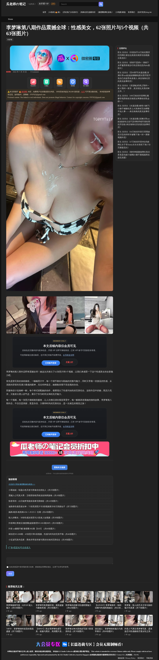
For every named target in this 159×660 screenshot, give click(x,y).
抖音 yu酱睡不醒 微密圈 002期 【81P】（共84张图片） (32, 529)
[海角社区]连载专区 (88, 12)
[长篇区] (46, 82)
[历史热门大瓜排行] (70, 12)
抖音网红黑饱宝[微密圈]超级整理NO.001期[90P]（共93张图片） (36, 523)
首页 (44, 12)
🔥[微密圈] (23, 92)
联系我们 (131, 12)
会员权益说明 (68, 355)
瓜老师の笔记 (16, 4)
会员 (83, 92)
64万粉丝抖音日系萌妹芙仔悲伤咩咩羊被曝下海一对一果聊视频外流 (134, 134)
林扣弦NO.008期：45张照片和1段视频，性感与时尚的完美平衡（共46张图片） (43, 534)
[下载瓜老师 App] (53, 4)
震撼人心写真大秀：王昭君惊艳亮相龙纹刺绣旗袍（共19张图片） (37, 495)
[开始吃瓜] (60, 82)
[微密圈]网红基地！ (105, 12)
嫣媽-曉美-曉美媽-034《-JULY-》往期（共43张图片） (32, 512)
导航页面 (149, 658)
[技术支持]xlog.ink (145, 12)
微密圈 (8, 72)
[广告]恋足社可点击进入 (19, 547)
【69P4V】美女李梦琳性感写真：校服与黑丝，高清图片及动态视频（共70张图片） (50, 631)
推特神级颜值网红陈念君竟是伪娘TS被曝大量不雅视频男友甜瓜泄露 (134, 155)
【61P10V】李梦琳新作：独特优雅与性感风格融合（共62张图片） (109, 607)
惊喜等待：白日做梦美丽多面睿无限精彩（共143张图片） (34, 501)
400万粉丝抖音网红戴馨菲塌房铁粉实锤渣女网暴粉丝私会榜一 (133, 98)
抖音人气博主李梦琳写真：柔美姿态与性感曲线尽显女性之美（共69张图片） (138, 631)
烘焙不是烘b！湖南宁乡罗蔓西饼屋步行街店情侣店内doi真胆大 (134, 65)
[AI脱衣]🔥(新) (54, 12)
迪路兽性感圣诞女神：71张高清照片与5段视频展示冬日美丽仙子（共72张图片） (44, 506)
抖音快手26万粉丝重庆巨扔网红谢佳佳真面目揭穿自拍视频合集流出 (134, 55)
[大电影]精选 (121, 12)
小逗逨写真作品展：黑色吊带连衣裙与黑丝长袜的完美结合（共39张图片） (41, 540)
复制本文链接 (59, 467)
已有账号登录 (50, 363)
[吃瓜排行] (33, 82)
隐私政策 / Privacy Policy (126, 658)
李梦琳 (9, 39)
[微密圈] (73, 82)
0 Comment (35, 72)
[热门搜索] (86, 82)
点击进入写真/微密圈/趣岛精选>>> (22, 484)
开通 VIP (69, 362)
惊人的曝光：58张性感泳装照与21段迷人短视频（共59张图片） (36, 518)
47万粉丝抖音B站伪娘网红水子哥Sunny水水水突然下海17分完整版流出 (134, 144)
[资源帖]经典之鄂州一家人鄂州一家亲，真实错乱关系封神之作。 (133, 88)
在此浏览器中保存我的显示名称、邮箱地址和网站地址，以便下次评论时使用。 (39, 567)
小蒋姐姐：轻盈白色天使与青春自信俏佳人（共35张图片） (34, 490)
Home (10, 19)
